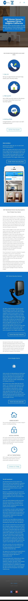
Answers (15, 583)
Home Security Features (16, 334)
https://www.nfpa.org (16, 383)
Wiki (12, 583)
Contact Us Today (14, 466)
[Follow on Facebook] (11, 592)
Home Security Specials (17, 402)
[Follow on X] (14, 592)
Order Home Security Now (16, 161)
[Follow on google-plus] (17, 592)
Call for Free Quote (14, 130)
